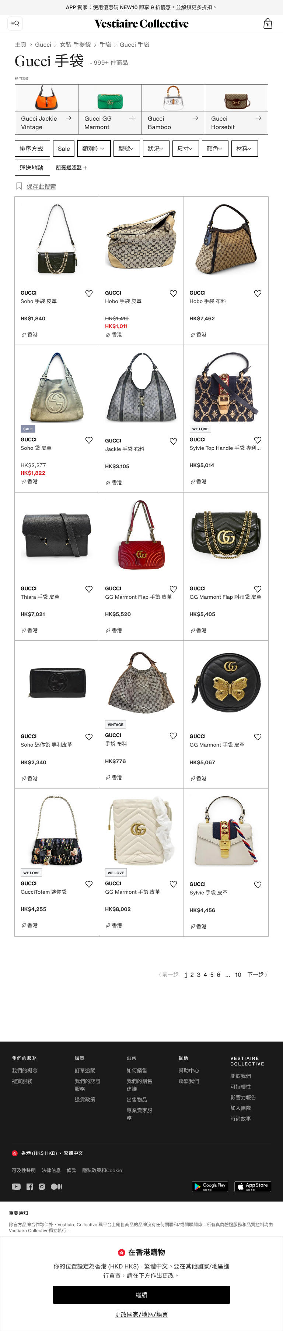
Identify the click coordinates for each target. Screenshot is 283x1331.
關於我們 (240, 1076)
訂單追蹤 (85, 1071)
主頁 (21, 44)
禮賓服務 (22, 1081)
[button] (268, 23)
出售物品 (137, 1100)
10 (238, 974)
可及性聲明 (24, 1170)
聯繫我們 (188, 1081)
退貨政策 (85, 1100)
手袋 (105, 44)
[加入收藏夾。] (88, 293)
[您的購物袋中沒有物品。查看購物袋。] (268, 23)
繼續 (141, 1295)
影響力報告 (243, 1098)
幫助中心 (188, 1071)
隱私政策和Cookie (102, 1170)
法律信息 (51, 1170)
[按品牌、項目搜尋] (15, 24)
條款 (71, 1170)
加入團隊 (240, 1108)
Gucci (43, 44)
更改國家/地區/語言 (141, 1314)
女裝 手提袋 (75, 44)
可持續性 (240, 1087)
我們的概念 (25, 1071)
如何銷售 (137, 1071)
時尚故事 (240, 1119)
